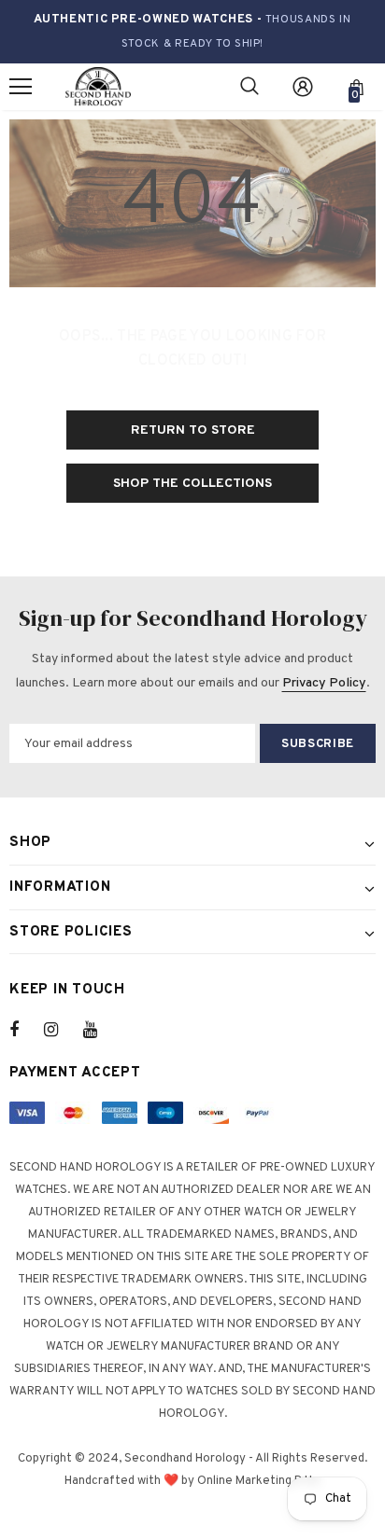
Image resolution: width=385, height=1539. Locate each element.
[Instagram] (61, 1030)
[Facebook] (26, 1030)
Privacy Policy (324, 683)
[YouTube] (100, 1030)
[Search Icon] (249, 86)
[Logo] (98, 87)
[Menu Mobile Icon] (20, 87)
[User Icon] (303, 87)
